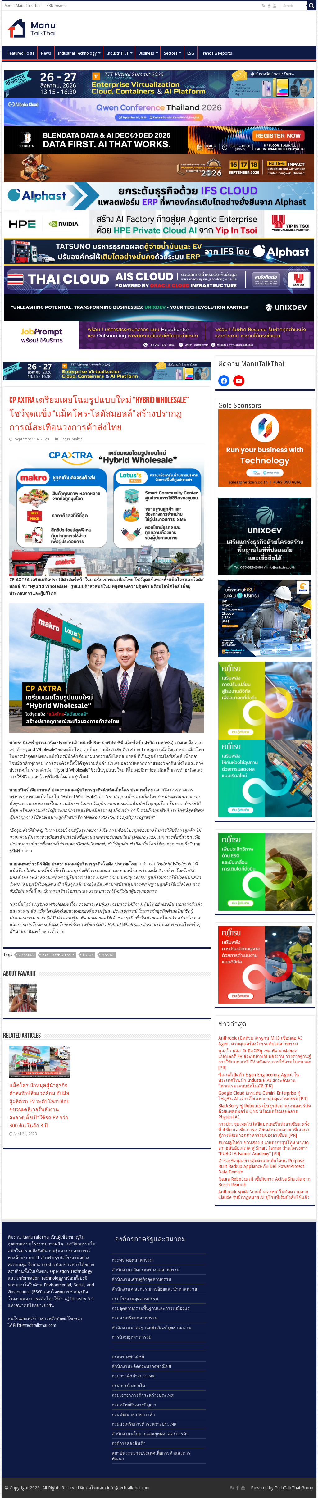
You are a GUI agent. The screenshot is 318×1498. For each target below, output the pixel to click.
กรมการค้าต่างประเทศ (133, 1375)
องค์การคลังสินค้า (129, 1443)
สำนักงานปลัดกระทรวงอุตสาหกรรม (146, 1269)
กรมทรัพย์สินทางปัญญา (134, 1404)
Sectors (170, 53)
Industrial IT (118, 53)
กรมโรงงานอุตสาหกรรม (135, 1298)
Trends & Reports (216, 53)
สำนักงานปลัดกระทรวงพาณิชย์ (141, 1366)
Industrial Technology (77, 53)
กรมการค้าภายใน (128, 1385)
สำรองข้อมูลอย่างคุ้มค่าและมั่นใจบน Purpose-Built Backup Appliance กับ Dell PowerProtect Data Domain (262, 1166)
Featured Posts (21, 53)
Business (146, 53)
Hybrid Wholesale (58, 955)
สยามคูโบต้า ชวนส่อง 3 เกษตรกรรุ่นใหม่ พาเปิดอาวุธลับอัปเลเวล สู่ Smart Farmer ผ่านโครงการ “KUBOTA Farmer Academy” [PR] (263, 1148)
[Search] (311, 5)
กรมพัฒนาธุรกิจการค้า (133, 1414)
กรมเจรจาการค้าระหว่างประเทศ (143, 1395)
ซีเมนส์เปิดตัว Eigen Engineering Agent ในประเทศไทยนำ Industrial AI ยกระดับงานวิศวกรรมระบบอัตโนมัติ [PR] (258, 1080)
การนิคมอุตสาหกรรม (132, 1337)
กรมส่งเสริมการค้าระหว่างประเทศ (144, 1424)
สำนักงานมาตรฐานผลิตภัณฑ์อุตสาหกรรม (151, 1327)
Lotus (65, 439)
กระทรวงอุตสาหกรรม (132, 1260)
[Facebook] (269, 6)
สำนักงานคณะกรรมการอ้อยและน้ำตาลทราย (154, 1288)
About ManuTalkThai (22, 5)
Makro (77, 439)
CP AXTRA (26, 955)
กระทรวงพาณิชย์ (128, 1356)
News (46, 53)
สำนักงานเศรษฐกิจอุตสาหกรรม (141, 1279)
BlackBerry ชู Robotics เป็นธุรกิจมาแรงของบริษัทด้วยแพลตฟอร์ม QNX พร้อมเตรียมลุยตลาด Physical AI (264, 1111)
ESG (190, 53)
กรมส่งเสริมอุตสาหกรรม (135, 1317)
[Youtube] (274, 6)
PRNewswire (57, 5)
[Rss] (263, 6)
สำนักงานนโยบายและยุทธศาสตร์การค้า (150, 1433)
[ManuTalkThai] (33, 26)
